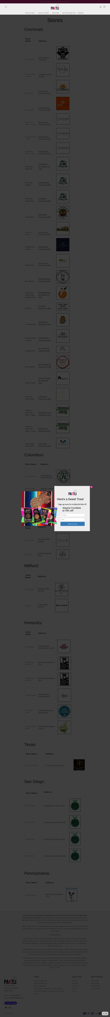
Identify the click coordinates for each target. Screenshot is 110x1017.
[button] (6, 7)
